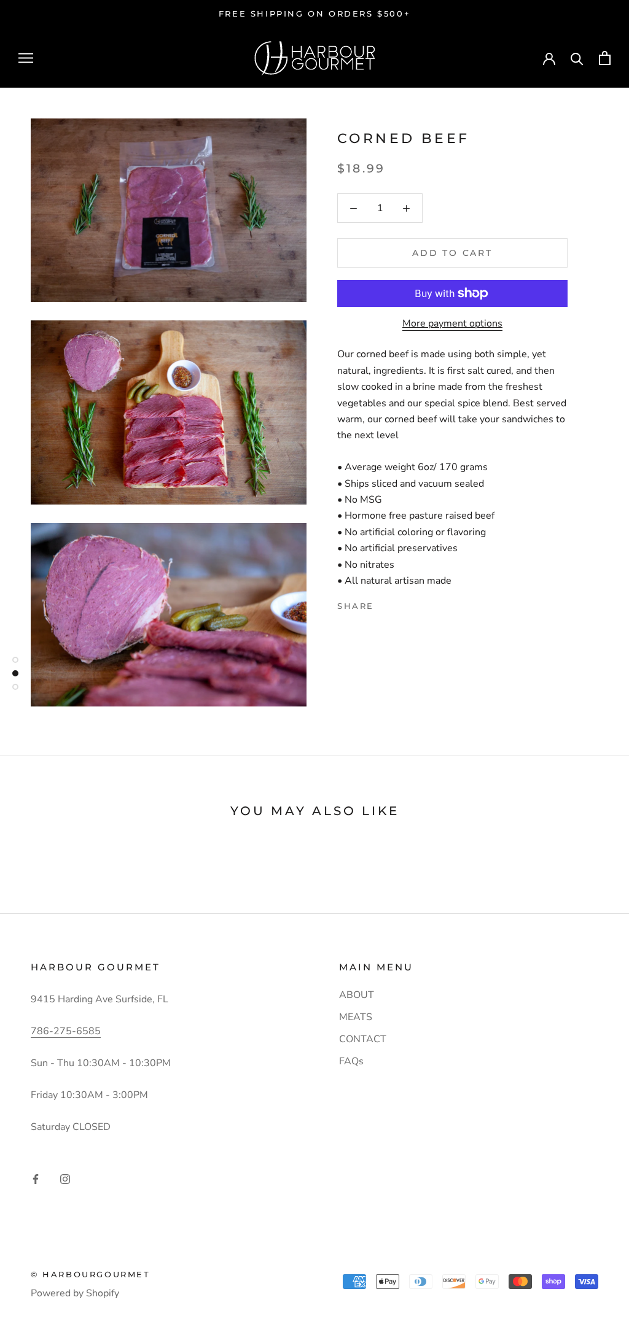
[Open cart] (605, 58)
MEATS (355, 1017)
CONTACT (362, 1039)
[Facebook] (385, 603)
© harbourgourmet (90, 1274)
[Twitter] (401, 603)
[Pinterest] (417, 603)
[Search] (577, 58)
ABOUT (356, 995)
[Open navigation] (25, 57)
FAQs (351, 1061)
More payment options (452, 323)
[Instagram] (65, 1178)
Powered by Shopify (75, 1293)
